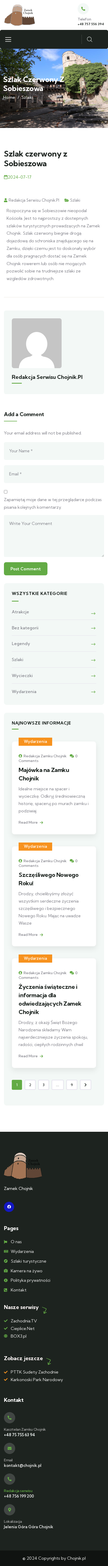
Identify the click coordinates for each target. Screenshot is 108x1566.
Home (9, 97)
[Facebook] (9, 1207)
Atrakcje (20, 611)
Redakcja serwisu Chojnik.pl (34, 200)
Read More (29, 822)
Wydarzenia (24, 691)
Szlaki (27, 97)
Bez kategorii (25, 627)
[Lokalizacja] (9, 1509)
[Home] (23, 1166)
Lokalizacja (13, 1521)
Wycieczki (22, 675)
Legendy (21, 643)
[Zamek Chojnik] (19, 15)
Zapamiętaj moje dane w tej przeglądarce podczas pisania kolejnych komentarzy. (53, 503)
